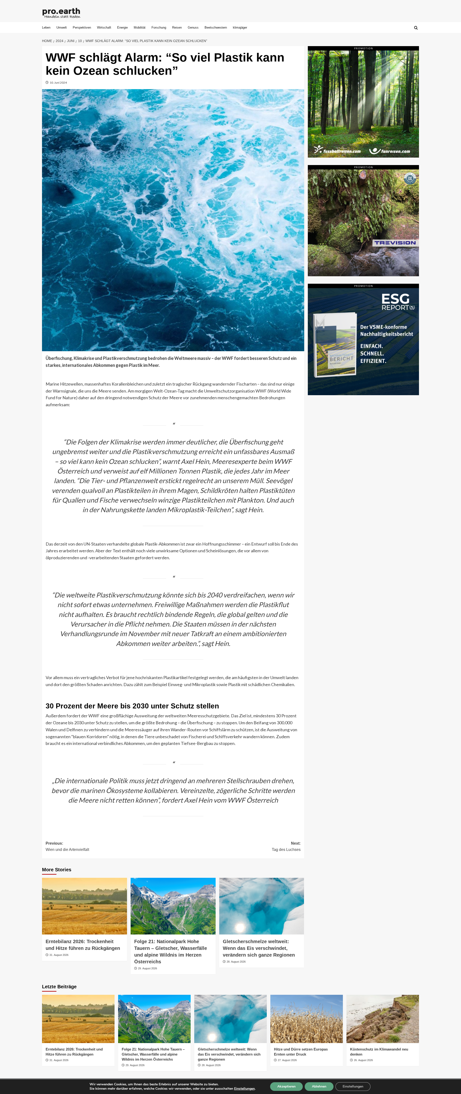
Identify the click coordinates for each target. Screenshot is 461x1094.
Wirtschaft (104, 27)
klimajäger (240, 27)
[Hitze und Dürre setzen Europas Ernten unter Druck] (306, 1019)
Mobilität (140, 27)
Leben (46, 27)
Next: (286, 846)
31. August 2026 (58, 954)
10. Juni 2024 (58, 82)
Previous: (67, 846)
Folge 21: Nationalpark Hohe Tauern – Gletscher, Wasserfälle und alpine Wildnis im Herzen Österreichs (153, 1054)
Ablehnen (319, 1086)
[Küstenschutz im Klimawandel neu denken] (382, 1019)
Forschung (159, 27)
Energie (122, 27)
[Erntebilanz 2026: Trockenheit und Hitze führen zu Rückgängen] (84, 906)
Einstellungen (244, 1089)
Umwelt (61, 27)
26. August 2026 (363, 1060)
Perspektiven (82, 27)
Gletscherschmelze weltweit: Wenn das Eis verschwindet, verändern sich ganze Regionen (259, 948)
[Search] (416, 28)
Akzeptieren (286, 1086)
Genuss (193, 27)
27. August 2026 (287, 1060)
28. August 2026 (236, 961)
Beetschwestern (216, 27)
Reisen (177, 27)
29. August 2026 (147, 968)
